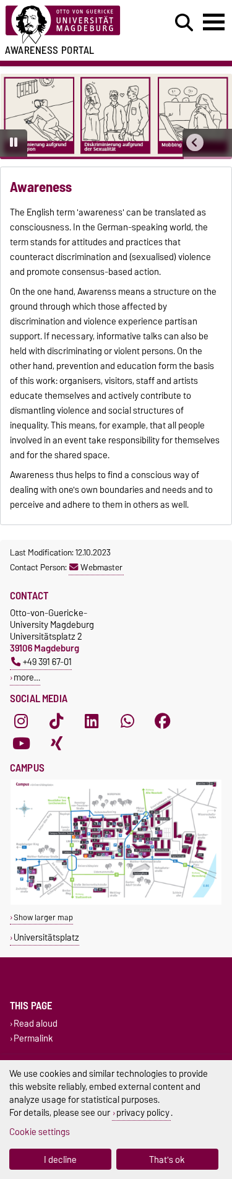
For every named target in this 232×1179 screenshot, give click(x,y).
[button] (195, 143)
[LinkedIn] (91, 721)
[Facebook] (163, 721)
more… (27, 677)
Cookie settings (39, 1131)
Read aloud (36, 1024)
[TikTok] (56, 721)
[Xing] (56, 743)
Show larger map (43, 917)
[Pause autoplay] (13, 143)
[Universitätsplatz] (116, 902)
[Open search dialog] (184, 23)
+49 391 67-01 (47, 661)
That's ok (167, 1159)
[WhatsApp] (127, 721)
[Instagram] (21, 721)
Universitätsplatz (46, 937)
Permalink (33, 1038)
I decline (60, 1159)
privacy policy (143, 1112)
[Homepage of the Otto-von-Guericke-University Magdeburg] (71, 25)
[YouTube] (21, 743)
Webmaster (101, 567)
